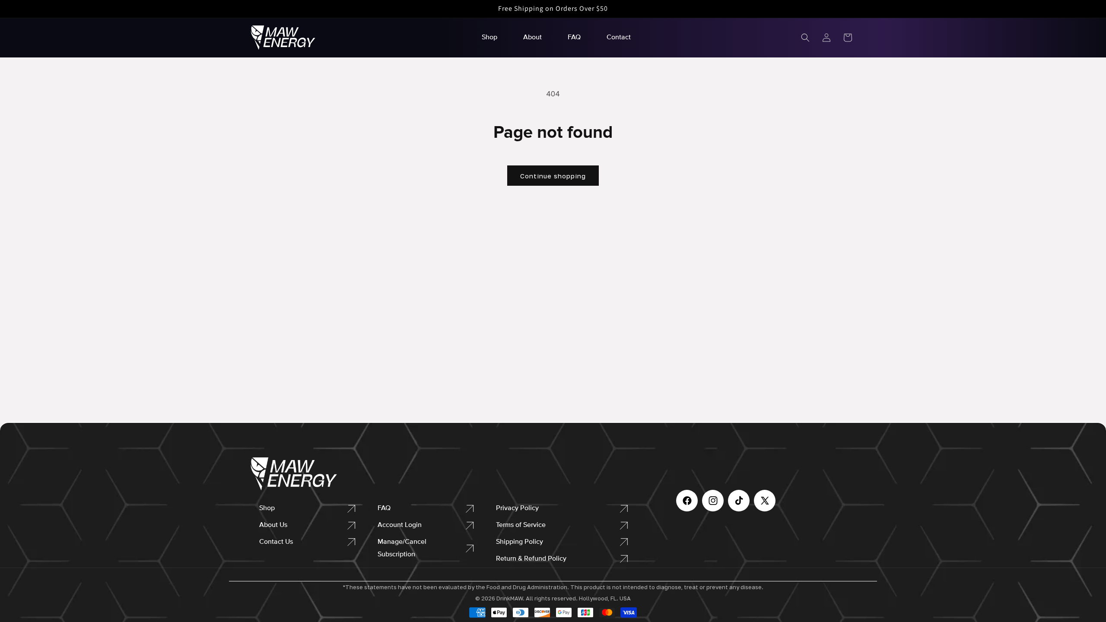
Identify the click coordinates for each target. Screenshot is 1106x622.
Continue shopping (553, 176)
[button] (805, 37)
